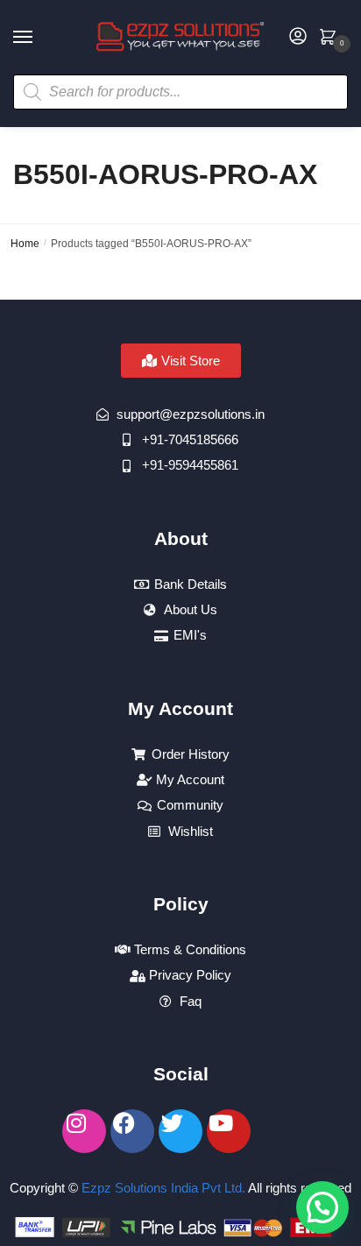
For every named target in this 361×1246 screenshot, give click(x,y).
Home (25, 243)
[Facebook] (132, 1131)
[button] (322, 1207)
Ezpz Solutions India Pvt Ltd (161, 1187)
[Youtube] (229, 1131)
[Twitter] (180, 1131)
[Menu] (39, 38)
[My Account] (297, 37)
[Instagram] (84, 1131)
